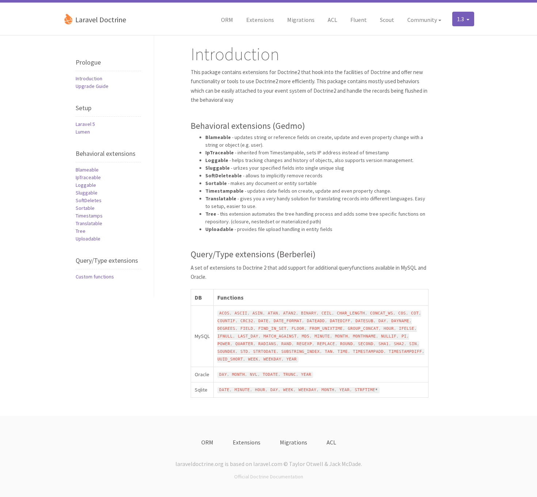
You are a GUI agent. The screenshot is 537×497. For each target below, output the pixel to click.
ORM (227, 19)
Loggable (86, 185)
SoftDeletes (89, 200)
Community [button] (422, 19)
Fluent (358, 19)
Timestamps (89, 215)
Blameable (87, 169)
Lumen (83, 131)
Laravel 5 (85, 124)
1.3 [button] (461, 19)
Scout (387, 19)
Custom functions (95, 276)
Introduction (89, 78)
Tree (80, 231)
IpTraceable (88, 177)
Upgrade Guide (92, 86)
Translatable (89, 223)
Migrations (301, 19)
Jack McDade (345, 463)
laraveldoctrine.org (199, 463)
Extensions (260, 19)
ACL (332, 19)
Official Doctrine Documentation (268, 476)
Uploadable (88, 238)
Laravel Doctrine (100, 19)
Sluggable (87, 192)
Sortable (85, 208)
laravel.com (267, 463)
